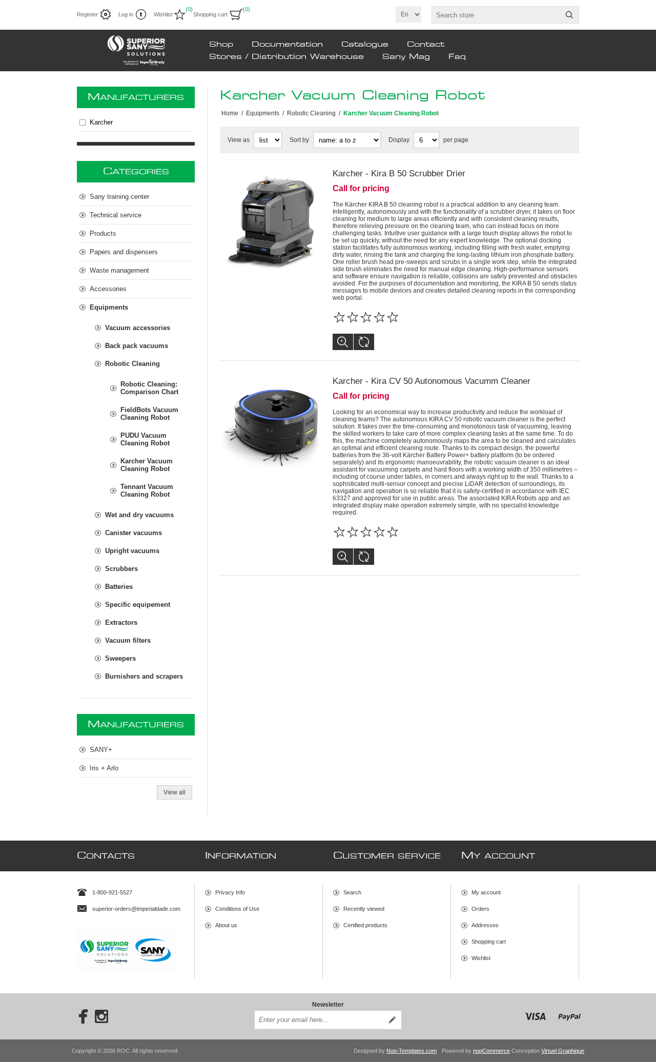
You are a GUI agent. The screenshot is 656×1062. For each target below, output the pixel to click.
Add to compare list (364, 342)
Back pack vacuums (136, 346)
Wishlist (480, 958)
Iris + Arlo (104, 768)
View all (174, 792)
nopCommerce (491, 1051)
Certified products (365, 925)
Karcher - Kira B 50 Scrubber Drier (399, 173)
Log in (125, 14)
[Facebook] (80, 1016)
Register (87, 14)
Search (569, 15)
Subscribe (392, 1020)
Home (229, 113)
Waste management (119, 270)
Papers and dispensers (124, 252)
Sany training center (119, 196)
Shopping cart (488, 941)
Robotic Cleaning (132, 363)
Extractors (121, 622)
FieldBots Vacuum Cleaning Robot (149, 413)
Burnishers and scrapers (144, 676)
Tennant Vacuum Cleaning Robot (146, 490)
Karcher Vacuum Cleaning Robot (146, 465)
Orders (480, 909)
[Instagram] (101, 1016)
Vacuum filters (128, 640)
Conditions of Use (237, 909)
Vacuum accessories (137, 328)
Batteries (119, 586)
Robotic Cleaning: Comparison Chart (149, 388)
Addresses (485, 925)
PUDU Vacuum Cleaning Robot (145, 439)
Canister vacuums (133, 533)
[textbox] (496, 15)
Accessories (108, 289)
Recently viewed (363, 909)
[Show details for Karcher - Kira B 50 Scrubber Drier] (271, 220)
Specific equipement (137, 604)
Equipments (109, 307)
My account (486, 892)
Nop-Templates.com (411, 1051)
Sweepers (120, 658)
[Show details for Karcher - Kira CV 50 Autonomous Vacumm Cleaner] (271, 427)
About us (226, 925)
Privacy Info (230, 892)
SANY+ (101, 749)
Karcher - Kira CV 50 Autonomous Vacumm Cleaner (431, 381)
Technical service (115, 215)
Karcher (101, 122)
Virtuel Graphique (562, 1051)
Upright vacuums (132, 551)
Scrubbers (121, 569)
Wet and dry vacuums (139, 515)
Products (103, 233)
